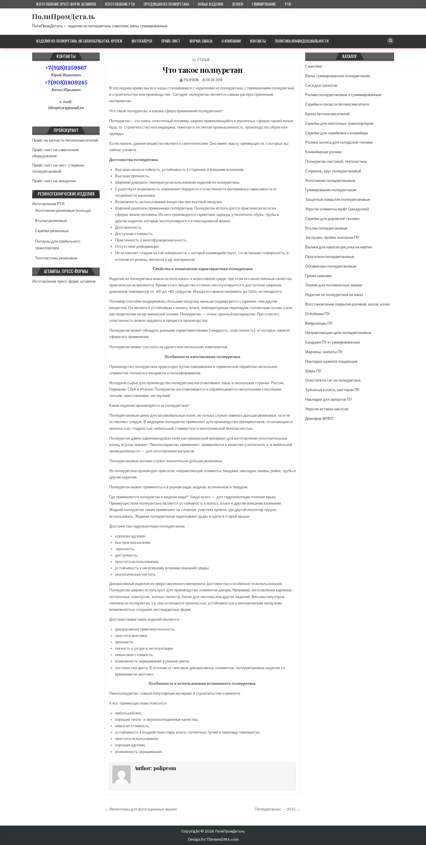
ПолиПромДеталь (63, 16)
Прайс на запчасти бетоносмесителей (65, 140)
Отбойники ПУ (317, 314)
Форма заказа (201, 41)
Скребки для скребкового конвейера (336, 133)
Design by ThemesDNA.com (213, 839)
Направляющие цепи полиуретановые (338, 333)
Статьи (203, 59)
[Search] (390, 40)
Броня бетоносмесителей (327, 114)
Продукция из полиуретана (166, 4)
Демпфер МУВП (319, 418)
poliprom (191, 79)
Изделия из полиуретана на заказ (334, 294)
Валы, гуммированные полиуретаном (337, 76)
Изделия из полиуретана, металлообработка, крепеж (79, 41)
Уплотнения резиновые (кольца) (63, 210)
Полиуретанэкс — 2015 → (277, 809)
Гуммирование (264, 4)
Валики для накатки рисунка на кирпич (338, 247)
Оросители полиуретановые (329, 256)
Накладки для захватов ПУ (328, 399)
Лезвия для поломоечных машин (333, 285)
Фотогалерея (142, 41)
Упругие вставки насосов (326, 409)
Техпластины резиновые (56, 258)
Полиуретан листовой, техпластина (336, 161)
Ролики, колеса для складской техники (339, 142)
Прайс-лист (170, 41)
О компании (231, 41)
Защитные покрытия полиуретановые (337, 199)
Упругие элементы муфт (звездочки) (337, 209)
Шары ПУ (313, 371)
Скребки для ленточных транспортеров (339, 123)
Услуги (237, 4)
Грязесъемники (318, 276)
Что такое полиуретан (202, 70)
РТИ (288, 4)
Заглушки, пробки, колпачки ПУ (332, 237)
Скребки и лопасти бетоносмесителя (337, 104)
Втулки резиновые (51, 221)
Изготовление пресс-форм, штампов (66, 4)
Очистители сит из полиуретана (333, 380)
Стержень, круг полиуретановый (333, 171)
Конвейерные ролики (323, 152)
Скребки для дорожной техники (332, 218)
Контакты (258, 41)
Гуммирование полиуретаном (330, 190)
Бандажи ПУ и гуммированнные (332, 342)
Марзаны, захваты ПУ (324, 352)
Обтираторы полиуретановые (330, 266)
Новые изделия (210, 4)
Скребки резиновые (52, 231)
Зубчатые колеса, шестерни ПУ (332, 390)
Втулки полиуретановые (326, 228)
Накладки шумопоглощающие (331, 361)
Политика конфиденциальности (302, 41)
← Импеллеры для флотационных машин (141, 809)
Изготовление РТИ (120, 4)
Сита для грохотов (321, 85)
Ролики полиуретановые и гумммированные (343, 95)
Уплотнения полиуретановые (330, 180)
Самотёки (313, 66)
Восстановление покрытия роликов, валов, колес (347, 304)
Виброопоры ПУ (318, 323)
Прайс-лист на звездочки (54, 181)
